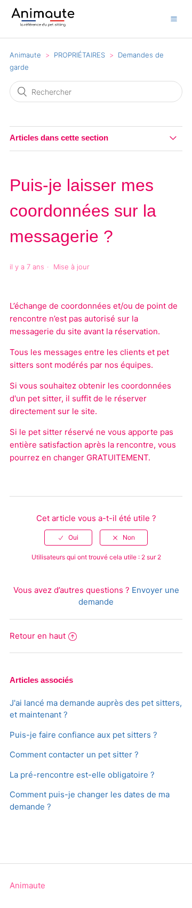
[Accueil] (43, 24)
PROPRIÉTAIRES (79, 55)
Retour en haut (38, 636)
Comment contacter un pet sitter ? (74, 754)
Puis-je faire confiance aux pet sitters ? (83, 735)
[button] (174, 18)
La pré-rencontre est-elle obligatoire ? (82, 775)
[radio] (68, 538)
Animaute (25, 55)
